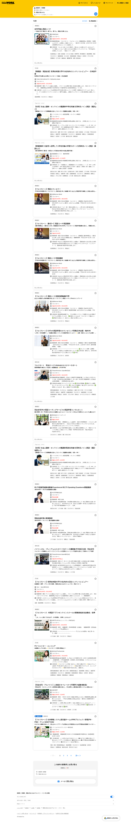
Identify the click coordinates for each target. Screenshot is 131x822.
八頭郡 (32, 808)
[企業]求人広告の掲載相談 (62, 813)
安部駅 (38, 808)
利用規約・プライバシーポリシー (45, 813)
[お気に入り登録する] (95, 26)
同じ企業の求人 (38, 62)
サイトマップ (32, 813)
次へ (77, 755)
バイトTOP (20, 808)
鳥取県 (27, 808)
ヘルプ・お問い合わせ (22, 813)
